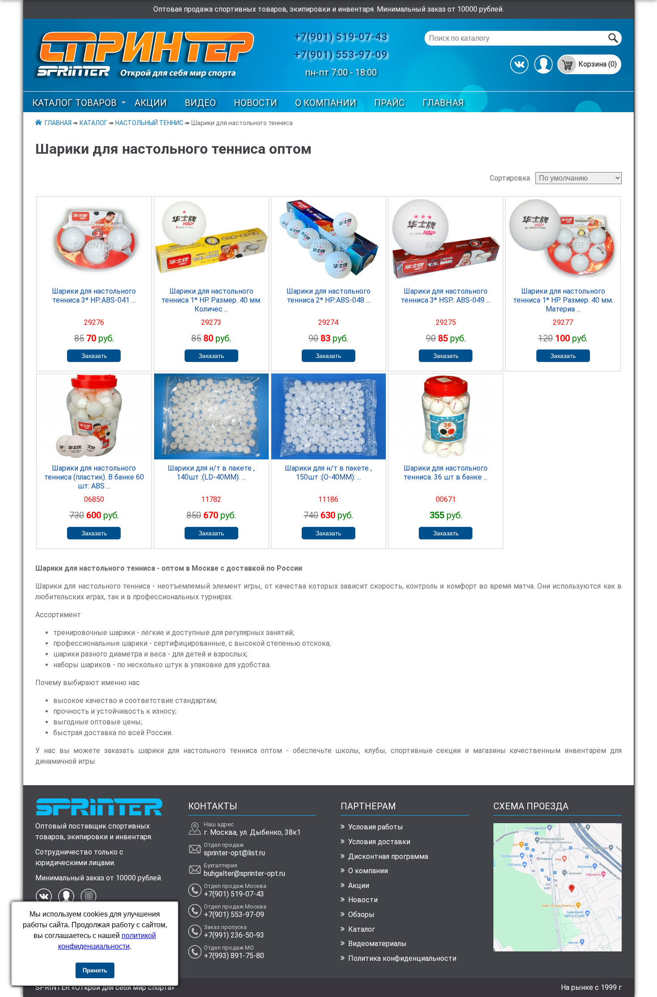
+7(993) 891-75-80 (234, 955)
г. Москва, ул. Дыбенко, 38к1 (252, 832)
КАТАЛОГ (93, 122)
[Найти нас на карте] (557, 949)
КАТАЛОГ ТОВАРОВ (74, 102)
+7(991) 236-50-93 (234, 935)
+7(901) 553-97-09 (340, 54)
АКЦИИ (151, 102)
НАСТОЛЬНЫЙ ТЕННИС (149, 122)
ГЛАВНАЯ (443, 102)
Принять (95, 970)
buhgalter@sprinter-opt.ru (244, 873)
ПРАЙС (389, 102)
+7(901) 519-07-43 (340, 36)
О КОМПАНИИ (325, 102)
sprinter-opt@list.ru (234, 853)
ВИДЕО (200, 102)
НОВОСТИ (255, 102)
